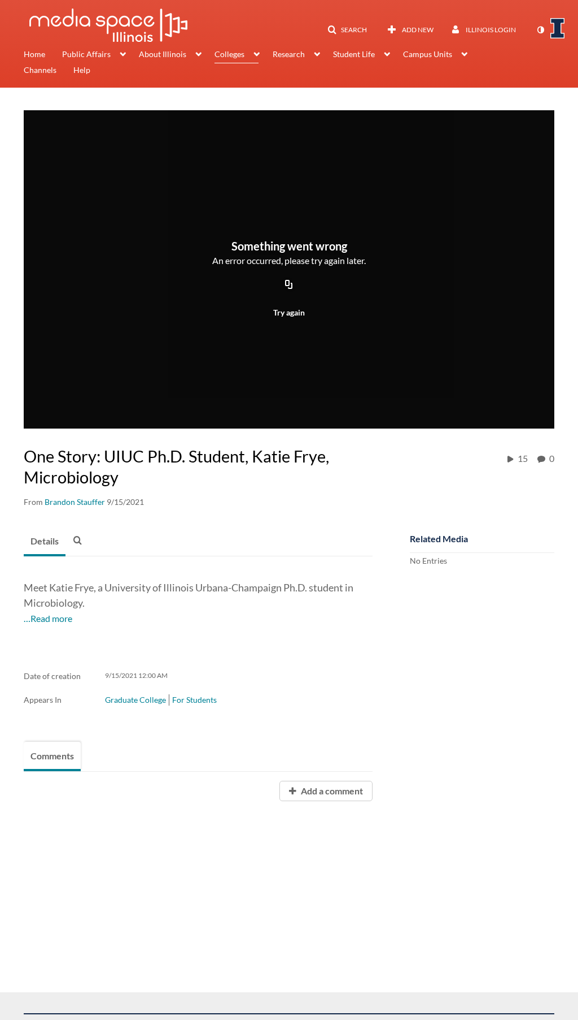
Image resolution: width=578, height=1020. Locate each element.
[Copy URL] (289, 285)
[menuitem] (43, 55)
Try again (289, 312)
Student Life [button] (354, 54)
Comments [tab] (52, 755)
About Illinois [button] (162, 54)
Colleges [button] (229, 54)
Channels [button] (40, 70)
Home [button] (34, 54)
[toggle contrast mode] (540, 30)
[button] (347, 30)
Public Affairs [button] (86, 54)
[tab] (44, 541)
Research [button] (289, 54)
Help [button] (81, 70)
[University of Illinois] (558, 28)
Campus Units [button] (427, 54)
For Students (194, 700)
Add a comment (331, 790)
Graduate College (135, 700)
